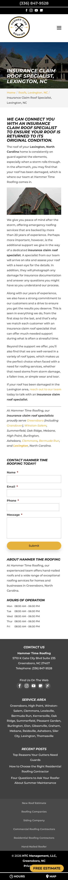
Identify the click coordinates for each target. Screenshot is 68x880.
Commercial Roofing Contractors (34, 829)
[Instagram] (31, 10)
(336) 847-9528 (34, 3)
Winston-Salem (35, 425)
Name (12, 472)
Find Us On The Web (34, 680)
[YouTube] (36, 10)
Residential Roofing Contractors (34, 837)
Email (12, 486)
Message (14, 514)
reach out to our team (45, 389)
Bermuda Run (49, 440)
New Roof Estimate (34, 803)
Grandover (14, 425)
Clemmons (29, 440)
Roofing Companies (34, 811)
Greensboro (35, 420)
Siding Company (34, 820)
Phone (13, 500)
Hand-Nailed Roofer (34, 846)
